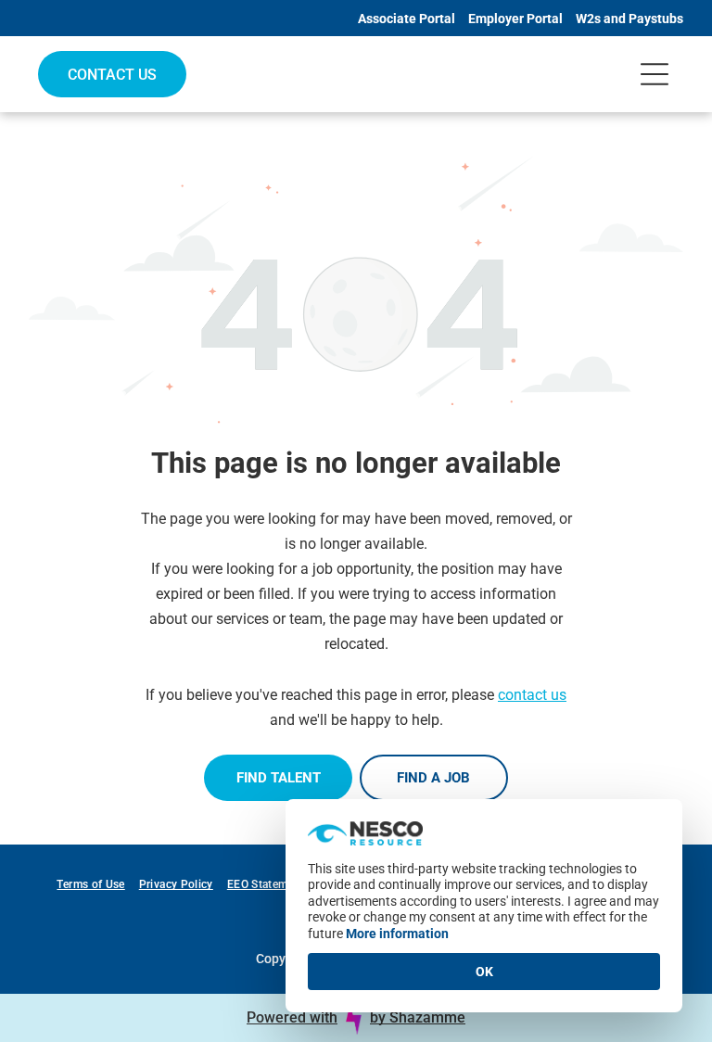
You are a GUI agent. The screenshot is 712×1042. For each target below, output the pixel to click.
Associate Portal (406, 18)
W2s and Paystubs (629, 18)
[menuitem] (97, 884)
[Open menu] (654, 74)
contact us (532, 695)
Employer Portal (515, 18)
